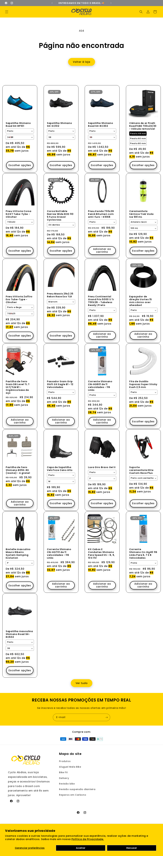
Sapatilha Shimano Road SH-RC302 (100, 124)
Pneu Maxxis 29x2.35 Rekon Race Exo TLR (60, 295)
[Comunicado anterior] (52, 3)
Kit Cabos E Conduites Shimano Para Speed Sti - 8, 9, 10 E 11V (101, 553)
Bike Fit (63, 772)
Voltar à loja (81, 62)
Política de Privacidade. (87, 839)
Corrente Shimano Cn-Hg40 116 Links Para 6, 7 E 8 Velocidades (143, 553)
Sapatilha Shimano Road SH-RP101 (18, 124)
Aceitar (80, 848)
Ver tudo (82, 683)
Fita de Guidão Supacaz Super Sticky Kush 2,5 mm (143, 384)
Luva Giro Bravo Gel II (102, 467)
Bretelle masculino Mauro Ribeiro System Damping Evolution (18, 553)
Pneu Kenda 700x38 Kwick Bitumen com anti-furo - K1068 (101, 214)
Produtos (65, 761)
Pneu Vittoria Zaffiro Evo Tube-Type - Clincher (19, 299)
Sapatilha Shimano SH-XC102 (59, 124)
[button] (6, 11)
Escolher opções (20, 165)
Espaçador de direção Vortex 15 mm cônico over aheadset (140, 301)
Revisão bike (67, 783)
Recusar (131, 848)
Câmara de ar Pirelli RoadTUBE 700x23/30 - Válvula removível (142, 126)
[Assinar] (106, 717)
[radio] (138, 134)
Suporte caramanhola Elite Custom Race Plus (141, 470)
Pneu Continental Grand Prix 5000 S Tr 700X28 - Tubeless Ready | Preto (101, 301)
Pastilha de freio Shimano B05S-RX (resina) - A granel (18, 470)
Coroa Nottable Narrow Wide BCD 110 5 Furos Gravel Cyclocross (60, 215)
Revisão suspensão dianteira (77, 789)
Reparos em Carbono (72, 794)
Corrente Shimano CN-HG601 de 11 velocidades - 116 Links (100, 385)
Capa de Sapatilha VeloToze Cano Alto (60, 469)
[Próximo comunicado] (110, 3)
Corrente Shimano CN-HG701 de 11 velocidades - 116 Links (59, 553)
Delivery (64, 778)
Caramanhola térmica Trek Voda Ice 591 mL (141, 214)
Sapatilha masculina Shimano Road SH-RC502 (19, 634)
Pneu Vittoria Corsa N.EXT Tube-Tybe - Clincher (18, 214)
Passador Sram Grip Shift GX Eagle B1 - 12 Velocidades (60, 384)
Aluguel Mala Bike (70, 766)
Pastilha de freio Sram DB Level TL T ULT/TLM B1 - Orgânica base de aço (18, 387)
